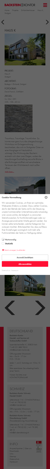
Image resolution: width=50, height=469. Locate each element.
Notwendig (10, 240)
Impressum (14, 270)
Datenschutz (6, 270)
